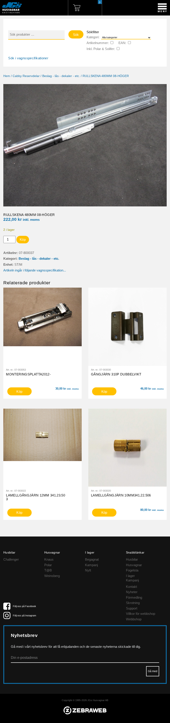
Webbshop (133, 619)
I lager (130, 576)
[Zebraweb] (85, 713)
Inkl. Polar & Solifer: (101, 49)
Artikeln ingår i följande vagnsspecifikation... (34, 270)
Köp (23, 239)
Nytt (88, 570)
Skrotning (133, 603)
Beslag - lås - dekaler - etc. (61, 76)
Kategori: (93, 37)
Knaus (49, 559)
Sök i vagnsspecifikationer (28, 58)
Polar (48, 565)
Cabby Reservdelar (26, 76)
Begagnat (92, 559)
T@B (48, 570)
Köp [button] (19, 391)
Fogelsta (132, 570)
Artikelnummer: (98, 43)
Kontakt (131, 586)
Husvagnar (134, 565)
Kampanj (91, 565)
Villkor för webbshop (140, 613)
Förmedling (134, 597)
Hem (6, 76)
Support (131, 608)
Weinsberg (52, 576)
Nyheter (131, 592)
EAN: (122, 43)
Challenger (11, 559)
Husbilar (132, 559)
